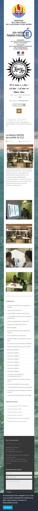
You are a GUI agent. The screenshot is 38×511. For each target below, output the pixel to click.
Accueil (17, 122)
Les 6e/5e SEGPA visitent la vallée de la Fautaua (18, 331)
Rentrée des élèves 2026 (14, 409)
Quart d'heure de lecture (14, 310)
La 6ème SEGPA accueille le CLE (15, 136)
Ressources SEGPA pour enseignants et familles (19, 306)
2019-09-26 (10, 141)
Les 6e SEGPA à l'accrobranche (16, 335)
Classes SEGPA (10, 124)
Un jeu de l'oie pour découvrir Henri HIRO (19, 395)
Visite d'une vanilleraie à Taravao (16, 324)
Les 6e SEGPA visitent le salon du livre (18, 313)
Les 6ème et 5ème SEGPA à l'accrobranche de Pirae (15, 375)
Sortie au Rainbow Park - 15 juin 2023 (18, 321)
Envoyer (9, 492)
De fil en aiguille (11, 327)
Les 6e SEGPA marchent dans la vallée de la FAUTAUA (19, 317)
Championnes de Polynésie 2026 (16, 421)
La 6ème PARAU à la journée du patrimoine (19, 387)
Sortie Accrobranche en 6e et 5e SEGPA (19, 346)
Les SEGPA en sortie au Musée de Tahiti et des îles (19, 391)
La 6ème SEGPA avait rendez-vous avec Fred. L (19, 380)
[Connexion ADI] (24, 104)
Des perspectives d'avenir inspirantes (17, 406)
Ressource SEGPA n (13, 350)
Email (17, 104)
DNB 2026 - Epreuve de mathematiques (18, 418)
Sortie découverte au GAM (14, 412)
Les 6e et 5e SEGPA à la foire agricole (18, 384)
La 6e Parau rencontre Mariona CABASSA (19, 343)
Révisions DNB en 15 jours (14, 415)
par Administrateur (25, 141)
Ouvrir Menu (19, 111)
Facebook (14, 104)
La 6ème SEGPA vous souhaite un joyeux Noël (19, 339)
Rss (20, 104)
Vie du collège (24, 122)
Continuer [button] (7, 507)
